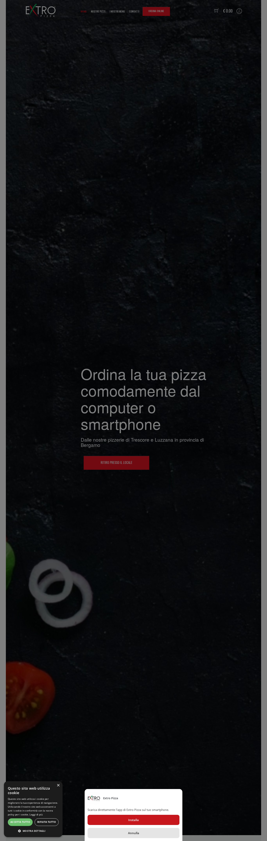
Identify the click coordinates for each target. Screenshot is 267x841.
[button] (33, 830)
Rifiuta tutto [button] (46, 822)
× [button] (58, 785)
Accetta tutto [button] (20, 822)
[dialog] (33, 809)
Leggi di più (36, 814)
